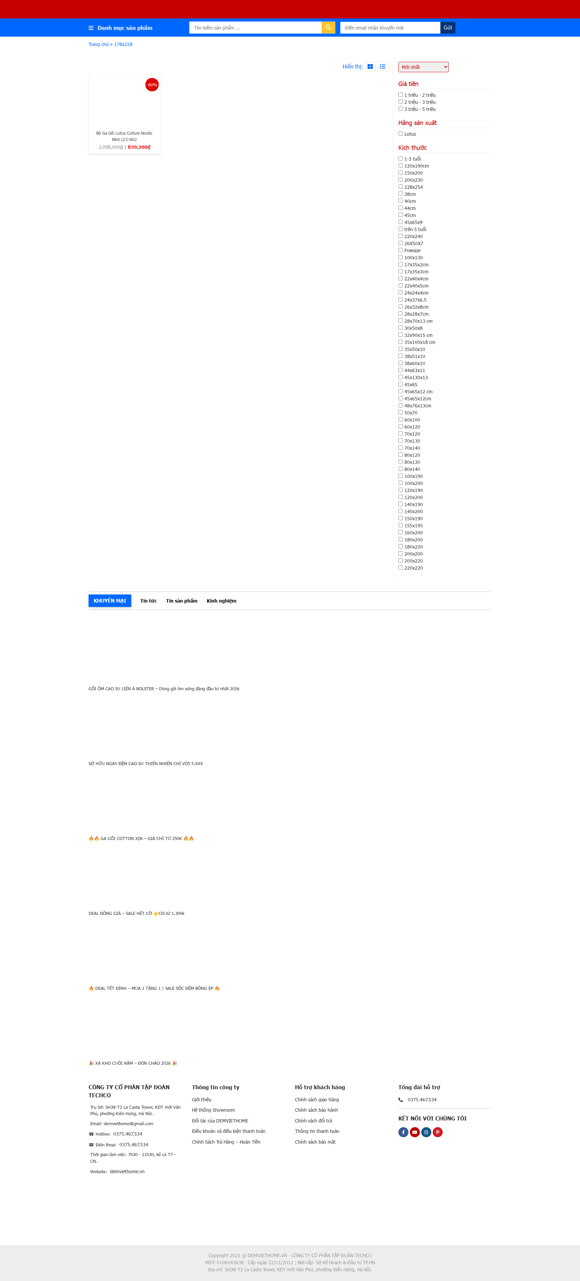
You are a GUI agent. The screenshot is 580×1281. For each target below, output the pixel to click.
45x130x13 (416, 377)
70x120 (412, 434)
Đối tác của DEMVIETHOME (220, 1120)
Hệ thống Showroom (213, 1110)
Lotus (410, 134)
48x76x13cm (417, 405)
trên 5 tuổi (415, 229)
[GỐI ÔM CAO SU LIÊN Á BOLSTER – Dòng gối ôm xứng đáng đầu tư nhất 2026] (290, 648)
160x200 (413, 532)
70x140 (412, 448)
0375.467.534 (127, 1134)
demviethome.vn (127, 1171)
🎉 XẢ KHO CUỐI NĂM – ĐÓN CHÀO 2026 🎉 (133, 1063)
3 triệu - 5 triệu (420, 109)
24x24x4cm (416, 293)
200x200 (413, 553)
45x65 (411, 384)
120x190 (413, 490)
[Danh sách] (382, 66)
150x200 (413, 173)
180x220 (413, 546)
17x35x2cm (416, 264)
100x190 (413, 476)
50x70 (411, 412)
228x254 (413, 187)
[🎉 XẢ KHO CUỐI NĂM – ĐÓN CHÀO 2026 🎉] (290, 1023)
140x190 (413, 504)
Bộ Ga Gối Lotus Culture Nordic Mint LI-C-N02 (124, 136)
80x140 (412, 469)
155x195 (413, 525)
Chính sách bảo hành (316, 1110)
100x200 (413, 483)
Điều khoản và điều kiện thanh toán (228, 1131)
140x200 (413, 511)
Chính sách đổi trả (313, 1120)
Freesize (412, 250)
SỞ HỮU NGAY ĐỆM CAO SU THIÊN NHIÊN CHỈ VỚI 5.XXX (146, 763)
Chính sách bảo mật (315, 1142)
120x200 (413, 497)
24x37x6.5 (415, 300)
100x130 (413, 257)
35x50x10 (414, 349)
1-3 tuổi (412, 159)
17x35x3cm (416, 271)
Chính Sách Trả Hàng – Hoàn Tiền (226, 1142)
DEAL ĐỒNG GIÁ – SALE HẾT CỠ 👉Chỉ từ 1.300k (136, 913)
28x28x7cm (416, 314)
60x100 (412, 419)
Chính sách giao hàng (317, 1099)
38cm (410, 194)
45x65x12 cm (418, 391)
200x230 (413, 180)
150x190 (413, 518)
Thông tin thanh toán (317, 1131)
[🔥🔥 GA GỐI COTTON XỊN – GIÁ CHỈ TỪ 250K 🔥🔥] (290, 798)
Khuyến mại (110, 600)
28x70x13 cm (418, 321)
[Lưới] (370, 66)
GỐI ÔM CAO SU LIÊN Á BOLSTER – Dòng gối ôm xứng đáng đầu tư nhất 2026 (164, 688)
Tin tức (148, 601)
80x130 (412, 462)
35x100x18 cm (419, 342)
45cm (410, 215)
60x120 (412, 427)
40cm (410, 201)
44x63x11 (414, 370)
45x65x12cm (417, 398)
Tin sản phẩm (181, 601)
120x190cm (416, 166)
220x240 (413, 236)
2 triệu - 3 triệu (420, 102)
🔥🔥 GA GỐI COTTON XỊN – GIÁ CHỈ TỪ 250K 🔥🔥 (141, 838)
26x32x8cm (416, 307)
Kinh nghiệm (221, 601)
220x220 (413, 568)
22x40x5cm (416, 285)
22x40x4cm (416, 278)
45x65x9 (413, 222)
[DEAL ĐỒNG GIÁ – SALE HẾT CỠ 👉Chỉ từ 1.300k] (290, 873)
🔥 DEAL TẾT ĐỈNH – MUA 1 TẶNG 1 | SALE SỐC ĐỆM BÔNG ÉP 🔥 (154, 988)
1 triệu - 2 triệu (420, 95)
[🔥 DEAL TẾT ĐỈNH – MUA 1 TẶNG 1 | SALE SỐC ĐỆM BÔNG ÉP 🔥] (290, 948)
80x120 (412, 455)
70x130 (412, 441)
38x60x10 (414, 363)
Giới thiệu (201, 1099)
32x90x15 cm (418, 335)
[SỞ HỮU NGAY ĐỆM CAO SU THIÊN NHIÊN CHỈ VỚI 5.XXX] (290, 723)
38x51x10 (414, 356)
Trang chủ (99, 44)
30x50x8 (413, 328)
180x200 (413, 539)
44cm (410, 208)
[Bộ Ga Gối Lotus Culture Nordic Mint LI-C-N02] (124, 100)
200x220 (413, 561)
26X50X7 (413, 243)
